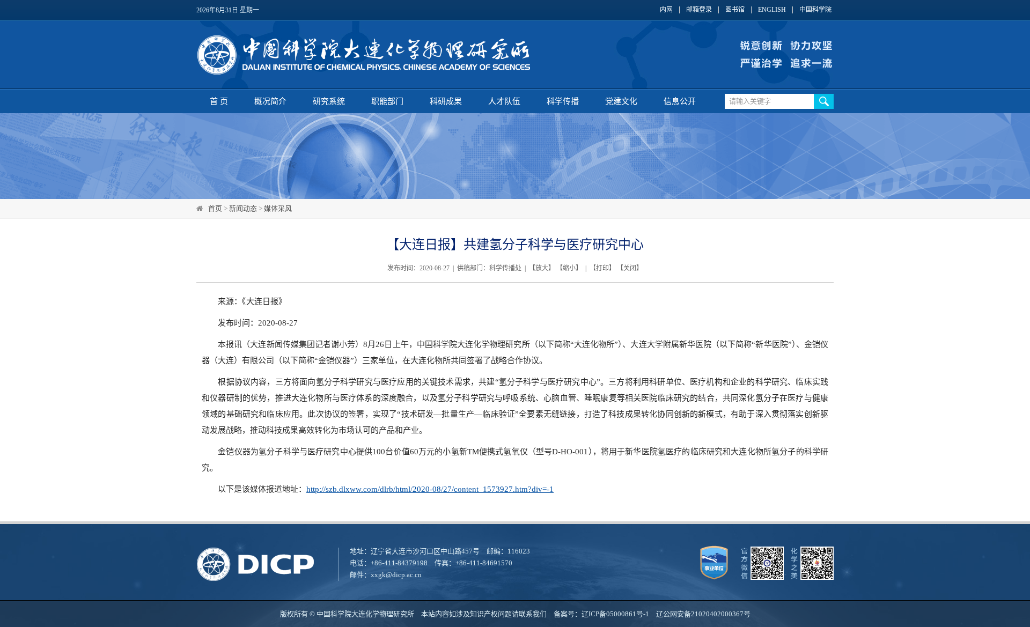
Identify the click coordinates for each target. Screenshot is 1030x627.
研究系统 (329, 101)
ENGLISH (772, 9)
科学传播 (563, 101)
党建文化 (621, 101)
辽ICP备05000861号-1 (615, 614)
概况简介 (270, 101)
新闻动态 (243, 208)
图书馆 (735, 9)
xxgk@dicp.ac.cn (396, 575)
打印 (602, 268)
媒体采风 (278, 208)
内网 (666, 9)
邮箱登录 (699, 9)
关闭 (629, 268)
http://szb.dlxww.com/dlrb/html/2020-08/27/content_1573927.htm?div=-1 (430, 489)
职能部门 (387, 101)
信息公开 (680, 101)
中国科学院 (815, 9)
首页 (215, 208)
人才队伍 (504, 101)
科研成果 (446, 101)
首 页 (219, 101)
